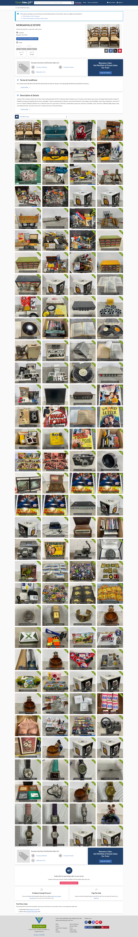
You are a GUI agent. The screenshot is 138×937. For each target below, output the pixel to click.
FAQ (57, 924)
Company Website (41, 67)
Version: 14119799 (39, 935)
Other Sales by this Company (31, 16)
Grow (61, 928)
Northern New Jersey (32, 911)
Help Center (73, 930)
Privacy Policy (73, 926)
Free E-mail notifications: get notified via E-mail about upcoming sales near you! (69, 919)
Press (71, 928)
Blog (57, 930)
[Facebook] (86, 922)
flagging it (96, 898)
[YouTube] (97, 922)
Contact (58, 932)
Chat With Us (40, 926)
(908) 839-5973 (40, 72)
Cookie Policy (73, 932)
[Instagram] (93, 922)
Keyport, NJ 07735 (34, 909)
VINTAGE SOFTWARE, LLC (43, 929)
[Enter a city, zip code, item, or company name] (72, 2)
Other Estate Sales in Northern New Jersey (35, 18)
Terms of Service (74, 924)
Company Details (68, 67)
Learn (57, 926)
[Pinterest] (100, 922)
